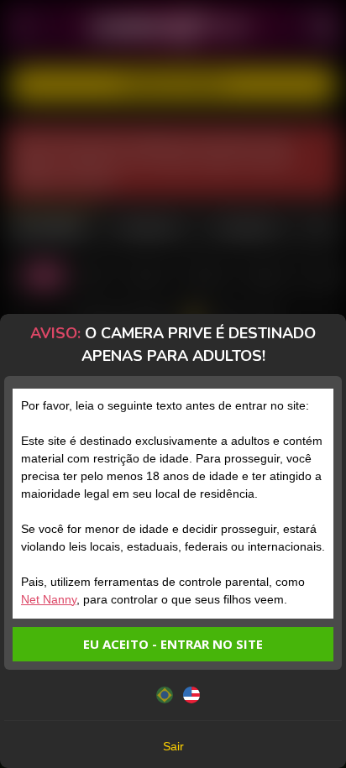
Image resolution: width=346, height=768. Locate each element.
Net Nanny (48, 599)
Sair (173, 746)
